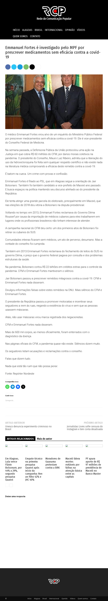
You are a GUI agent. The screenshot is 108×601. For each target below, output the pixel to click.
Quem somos (20, 36)
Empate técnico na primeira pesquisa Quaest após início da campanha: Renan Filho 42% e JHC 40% (33, 469)
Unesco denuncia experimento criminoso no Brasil (28, 428)
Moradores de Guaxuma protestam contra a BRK (52, 463)
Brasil (38, 30)
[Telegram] (20, 67)
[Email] (32, 67)
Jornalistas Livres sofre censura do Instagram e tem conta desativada (85, 428)
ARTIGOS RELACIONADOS (20, 438)
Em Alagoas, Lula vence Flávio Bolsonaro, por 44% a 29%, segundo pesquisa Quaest (13, 469)
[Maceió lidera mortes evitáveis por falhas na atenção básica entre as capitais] (74, 450)
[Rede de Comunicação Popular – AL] (54, 13)
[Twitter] (14, 67)
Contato (35, 36)
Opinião (70, 30)
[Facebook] (8, 67)
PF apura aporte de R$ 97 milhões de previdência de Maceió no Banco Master (94, 466)
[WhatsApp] (26, 67)
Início (16, 30)
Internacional (54, 30)
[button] (99, 30)
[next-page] (11, 485)
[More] (38, 67)
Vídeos (81, 30)
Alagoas (27, 30)
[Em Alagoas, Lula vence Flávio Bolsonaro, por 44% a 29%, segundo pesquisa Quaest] (13, 450)
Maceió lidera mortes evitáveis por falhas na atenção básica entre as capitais (73, 467)
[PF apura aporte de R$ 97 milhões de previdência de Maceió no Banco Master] (94, 450)
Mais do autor (44, 438)
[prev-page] (7, 485)
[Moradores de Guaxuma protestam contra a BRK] (54, 450)
